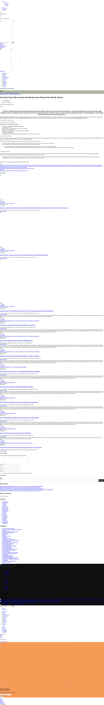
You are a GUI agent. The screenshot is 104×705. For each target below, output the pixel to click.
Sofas (6, 581)
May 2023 (4, 503)
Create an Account (3, 641)
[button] (2, 704)
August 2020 (4, 523)
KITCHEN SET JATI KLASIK (8, 539)
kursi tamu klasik (50, 165)
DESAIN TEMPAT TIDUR (7, 532)
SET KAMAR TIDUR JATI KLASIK (9, 549)
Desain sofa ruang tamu (26, 165)
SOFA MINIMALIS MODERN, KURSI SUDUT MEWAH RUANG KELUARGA (19, 402)
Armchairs (7, 583)
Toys (6, 589)
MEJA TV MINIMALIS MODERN (9, 545)
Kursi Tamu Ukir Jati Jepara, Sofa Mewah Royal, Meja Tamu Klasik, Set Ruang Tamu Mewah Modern (24, 255)
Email (1, 468)
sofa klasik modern (28, 166)
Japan (7, 5)
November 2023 (5, 501)
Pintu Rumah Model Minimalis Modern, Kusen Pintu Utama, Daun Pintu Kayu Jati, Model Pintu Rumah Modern (21, 486)
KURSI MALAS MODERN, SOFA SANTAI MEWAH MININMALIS (16, 340)
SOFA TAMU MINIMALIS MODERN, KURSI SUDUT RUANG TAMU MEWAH (19, 417)
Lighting (6, 588)
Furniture (4, 535)
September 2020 (5, 522)
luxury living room (82, 165)
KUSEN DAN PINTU (6, 541)
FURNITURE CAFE (6, 536)
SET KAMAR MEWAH (7, 548)
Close (1, 477)
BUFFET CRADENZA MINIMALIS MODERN (12, 529)
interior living (34, 165)
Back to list (2, 169)
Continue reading (3, 211)
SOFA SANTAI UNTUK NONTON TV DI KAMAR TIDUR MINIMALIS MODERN (20, 371)
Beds (6, 584)
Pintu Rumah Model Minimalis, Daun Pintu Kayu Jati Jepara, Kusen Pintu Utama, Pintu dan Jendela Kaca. (20, 487)
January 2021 (5, 521)
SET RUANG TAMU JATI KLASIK (10, 93)
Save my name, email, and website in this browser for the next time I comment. (16, 473)
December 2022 (5, 509)
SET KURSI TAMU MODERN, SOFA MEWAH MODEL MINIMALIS (16, 387)
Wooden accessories (6, 562)
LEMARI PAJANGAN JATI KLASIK (10, 542)
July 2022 (4, 512)
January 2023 (5, 508)
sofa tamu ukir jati (6, 167)
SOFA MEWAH (18, 94)
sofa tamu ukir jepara (15, 167)
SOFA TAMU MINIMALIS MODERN (31, 320)
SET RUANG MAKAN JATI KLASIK (10, 552)
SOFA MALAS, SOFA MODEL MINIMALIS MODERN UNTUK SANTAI (17, 325)
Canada (7, 3)
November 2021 (5, 516)
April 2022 (4, 514)
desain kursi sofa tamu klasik (5, 165)
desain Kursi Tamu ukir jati (16, 165)
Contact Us (7, 571)
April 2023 (4, 504)
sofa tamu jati (82, 166)
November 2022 (5, 510)
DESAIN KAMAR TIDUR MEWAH (9, 531)
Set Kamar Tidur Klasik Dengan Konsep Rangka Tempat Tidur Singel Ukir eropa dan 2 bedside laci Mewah (20, 490)
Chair (6, 579)
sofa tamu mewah (88, 166)
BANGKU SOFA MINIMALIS (6, 320)
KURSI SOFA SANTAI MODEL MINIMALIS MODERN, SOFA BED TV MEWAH (19, 356)
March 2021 (4, 520)
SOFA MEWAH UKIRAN (27, 443)
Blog (6, 573)
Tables (6, 580)
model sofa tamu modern (95, 165)
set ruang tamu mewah (20, 166)
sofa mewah (34, 166)
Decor (6, 590)
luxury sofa (88, 165)
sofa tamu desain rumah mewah (73, 166)
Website (1, 470)
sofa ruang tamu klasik (62, 166)
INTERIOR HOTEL (6, 538)
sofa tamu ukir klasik (23, 167)
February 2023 (5, 507)
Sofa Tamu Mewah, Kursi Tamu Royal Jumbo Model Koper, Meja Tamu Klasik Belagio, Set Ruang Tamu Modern (26, 311)
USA (7, 4)
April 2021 (4, 519)
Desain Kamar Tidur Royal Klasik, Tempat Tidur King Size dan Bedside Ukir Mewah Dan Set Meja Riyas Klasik (21, 488)
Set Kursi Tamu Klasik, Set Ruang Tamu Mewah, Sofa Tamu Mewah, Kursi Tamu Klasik (21, 447)
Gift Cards (7, 574)
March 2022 (4, 515)
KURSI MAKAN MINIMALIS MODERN (10, 540)
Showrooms (7, 572)
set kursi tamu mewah (11, 166)
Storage (6, 586)
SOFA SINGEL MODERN (18, 320)
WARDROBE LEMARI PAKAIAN (9, 561)
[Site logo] (6, 41)
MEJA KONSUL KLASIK (7, 543)
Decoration (4, 530)
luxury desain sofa (68, 165)
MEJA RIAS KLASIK (6, 544)
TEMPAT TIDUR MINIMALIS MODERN (10, 558)
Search (1, 478)
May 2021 (4, 517)
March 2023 (4, 506)
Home (1, 93)
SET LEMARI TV (6, 551)
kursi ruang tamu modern (42, 165)
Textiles (6, 587)
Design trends (5, 533)
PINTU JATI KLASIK (6, 547)
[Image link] (8, 565)
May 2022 (4, 513)
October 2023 (5, 502)
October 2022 (5, 511)
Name (1, 466)
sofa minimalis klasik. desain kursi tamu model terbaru (47, 166)
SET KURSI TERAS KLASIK (8, 550)
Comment (2, 464)
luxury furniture (75, 165)
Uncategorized (5, 560)
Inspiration (4, 537)
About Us (7, 570)
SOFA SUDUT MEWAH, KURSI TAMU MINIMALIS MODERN (15, 433)
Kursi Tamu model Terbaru (59, 165)
